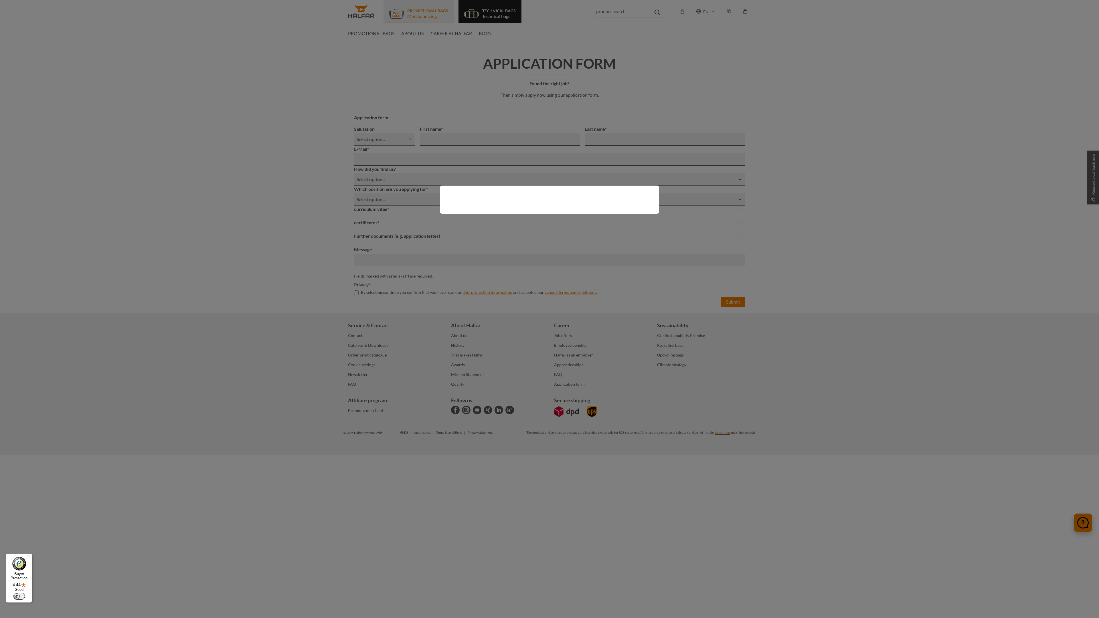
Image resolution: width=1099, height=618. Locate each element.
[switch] (19, 596)
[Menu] (28, 557)
